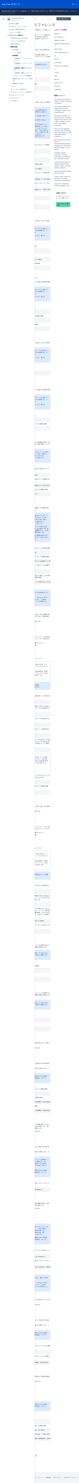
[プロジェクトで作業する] (42, 19)
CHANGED (57, 89)
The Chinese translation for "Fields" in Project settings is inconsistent (63, 101)
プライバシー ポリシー (36, 1477)
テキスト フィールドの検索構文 (22, 76)
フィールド (40, 35)
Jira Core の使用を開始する (17, 29)
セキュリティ (57, 1477)
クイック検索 (17, 52)
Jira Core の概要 (14, 23)
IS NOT (56, 73)
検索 (73, 4)
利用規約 (48, 1477)
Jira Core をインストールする (18, 26)
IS (54, 69)
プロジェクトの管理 (15, 32)
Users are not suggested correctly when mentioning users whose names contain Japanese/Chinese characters (62, 132)
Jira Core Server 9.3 (18, 18)
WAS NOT (57, 86)
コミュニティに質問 (63, 204)
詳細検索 (15, 55)
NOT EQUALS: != (59, 37)
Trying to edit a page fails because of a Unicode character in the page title (62, 178)
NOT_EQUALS (35, 515)
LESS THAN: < (58, 49)
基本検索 (15, 49)
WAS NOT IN (58, 83)
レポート (13, 86)
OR (42, 457)
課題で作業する (15, 44)
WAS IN (56, 79)
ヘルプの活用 (13, 101)
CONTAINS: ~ (58, 62)
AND (37, 56)
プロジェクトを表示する (18, 41)
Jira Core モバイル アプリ (16, 95)
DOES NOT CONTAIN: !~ (62, 66)
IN (55, 56)
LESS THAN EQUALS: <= (62, 52)
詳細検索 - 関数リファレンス (23, 73)
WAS (55, 76)
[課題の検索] (46, 19)
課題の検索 (14, 47)
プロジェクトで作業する (16, 35)
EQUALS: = (57, 33)
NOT (44, 38)
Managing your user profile (19, 38)
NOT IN (56, 59)
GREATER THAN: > (60, 40)
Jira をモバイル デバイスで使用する (21, 92)
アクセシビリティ (14, 98)
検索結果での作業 (18, 83)
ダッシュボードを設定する (19, 89)
